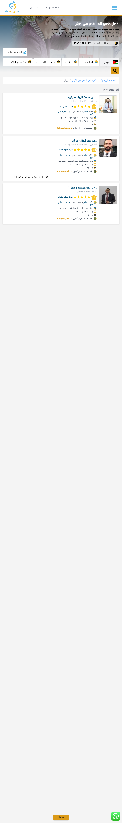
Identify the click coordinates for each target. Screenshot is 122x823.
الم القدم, (67, 111)
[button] (114, 7)
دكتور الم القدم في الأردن (84, 80)
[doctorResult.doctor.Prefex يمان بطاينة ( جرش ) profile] (108, 195)
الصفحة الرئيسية (51, 8)
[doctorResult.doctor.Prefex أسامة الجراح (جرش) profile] (108, 104)
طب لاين (34, 8)
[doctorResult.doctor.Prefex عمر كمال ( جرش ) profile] (108, 148)
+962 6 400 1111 (83, 43)
